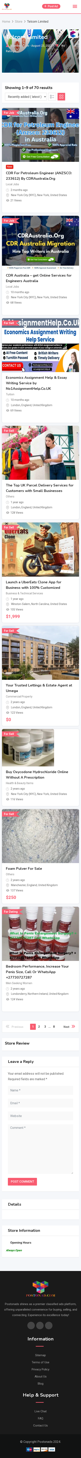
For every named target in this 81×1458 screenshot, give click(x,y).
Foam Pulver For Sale (24, 868)
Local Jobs (12, 184)
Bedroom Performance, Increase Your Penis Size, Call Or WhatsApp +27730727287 (37, 972)
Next (66, 1026)
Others (10, 496)
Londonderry (19, 993)
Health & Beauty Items (19, 783)
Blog (40, 1383)
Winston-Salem (20, 604)
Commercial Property (19, 696)
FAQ (40, 1418)
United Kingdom (42, 405)
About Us (41, 1376)
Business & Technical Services (24, 593)
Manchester (18, 885)
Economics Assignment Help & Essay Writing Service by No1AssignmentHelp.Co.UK (36, 383)
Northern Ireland (38, 993)
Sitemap (40, 1355)
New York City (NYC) (23, 195)
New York (43, 195)
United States (58, 195)
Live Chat (41, 1411)
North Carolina (40, 604)
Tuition (10, 394)
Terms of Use (40, 1362)
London (15, 405)
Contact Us (40, 1425)
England (26, 405)
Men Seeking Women (19, 983)
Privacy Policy (40, 1369)
